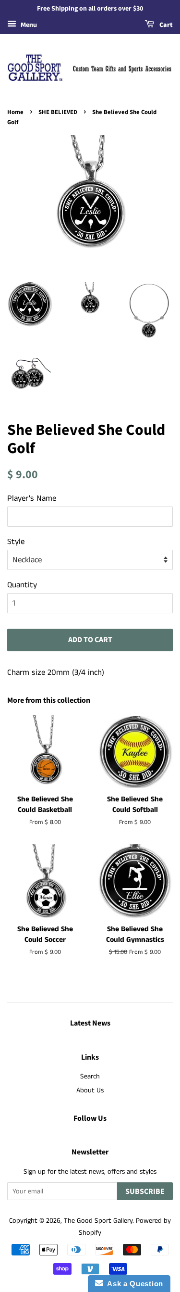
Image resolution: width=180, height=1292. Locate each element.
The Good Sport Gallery (98, 1221)
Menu (28, 25)
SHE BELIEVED (57, 112)
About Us (90, 1090)
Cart (165, 25)
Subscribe (145, 1191)
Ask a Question (133, 1283)
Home (15, 112)
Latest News (90, 1023)
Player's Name (31, 498)
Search (90, 1076)
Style (15, 541)
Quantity (22, 585)
